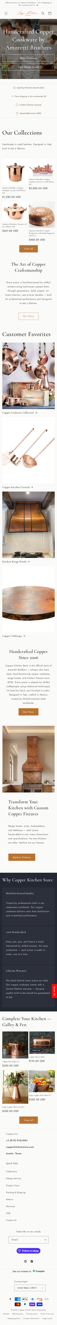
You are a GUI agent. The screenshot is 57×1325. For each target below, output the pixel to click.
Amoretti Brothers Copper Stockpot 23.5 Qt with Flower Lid (14, 190)
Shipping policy (14, 1318)
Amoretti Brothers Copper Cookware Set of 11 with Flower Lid (41, 181)
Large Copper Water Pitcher (13, 1107)
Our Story (28, 316)
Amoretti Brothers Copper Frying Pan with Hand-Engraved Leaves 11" (41, 233)
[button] (6, 13)
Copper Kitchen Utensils (16, 487)
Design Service (13, 1178)
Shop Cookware (28, 58)
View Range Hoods (28, 67)
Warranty (10, 1206)
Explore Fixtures (22, 857)
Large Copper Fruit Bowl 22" (40, 1095)
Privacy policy (32, 1314)
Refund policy (17, 1314)
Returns (9, 1199)
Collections (11, 1171)
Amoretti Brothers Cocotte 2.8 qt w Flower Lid (14, 225)
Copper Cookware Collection (18, 412)
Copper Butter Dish (37, 1057)
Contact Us (11, 1220)
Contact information (31, 1318)
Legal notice (47, 1318)
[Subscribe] (45, 1239)
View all (28, 248)
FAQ (8, 1213)
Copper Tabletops (12, 636)
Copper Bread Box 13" (10, 1061)
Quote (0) (54, 991)
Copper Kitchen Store (27, 1310)
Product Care (12, 1185)
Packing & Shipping (16, 1192)
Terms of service (47, 1314)
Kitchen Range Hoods (14, 561)
